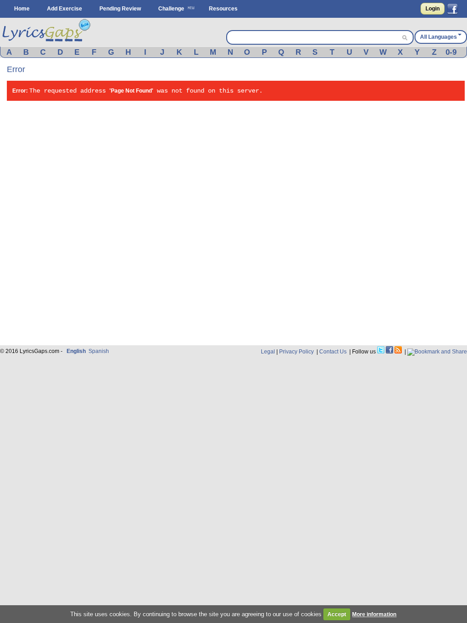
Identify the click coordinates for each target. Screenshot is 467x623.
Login (432, 8)
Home (22, 8)
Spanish (98, 351)
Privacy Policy (296, 351)
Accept (336, 614)
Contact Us (333, 351)
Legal (268, 351)
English (76, 351)
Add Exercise (64, 8)
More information (374, 614)
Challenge (171, 8)
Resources (223, 8)
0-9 (451, 52)
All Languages (438, 37)
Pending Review (120, 8)
